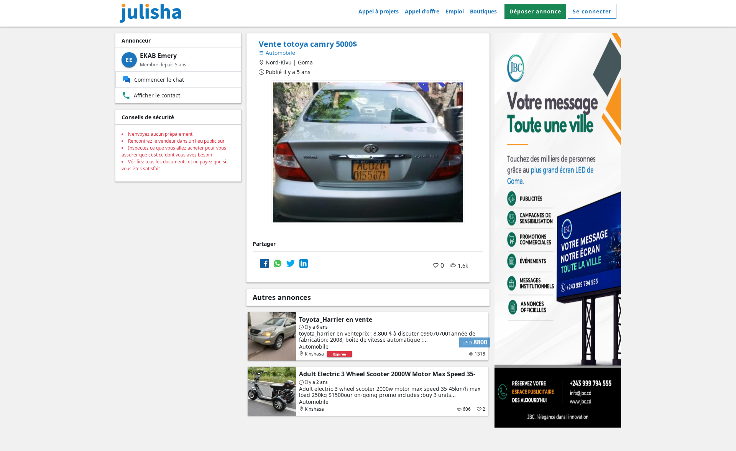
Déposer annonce (535, 11)
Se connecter (592, 11)
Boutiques (483, 11)
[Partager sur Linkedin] (303, 263)
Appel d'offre (422, 11)
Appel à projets (378, 11)
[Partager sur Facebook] (264, 263)
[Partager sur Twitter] (290, 263)
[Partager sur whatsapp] (277, 263)
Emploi (454, 11)
